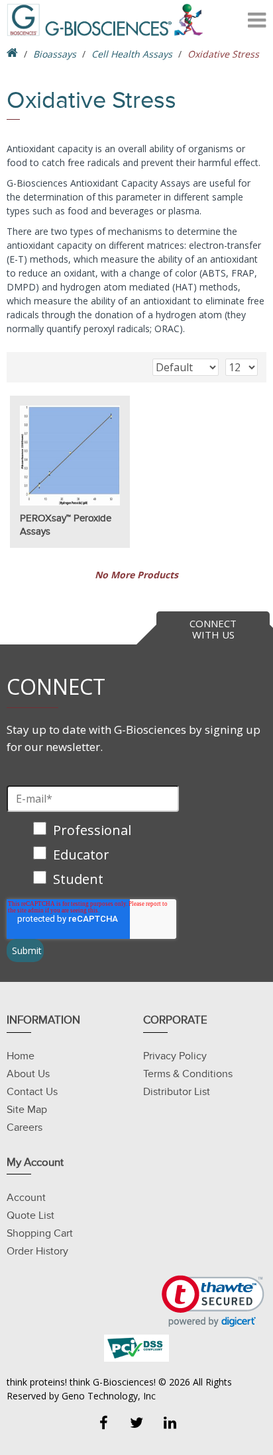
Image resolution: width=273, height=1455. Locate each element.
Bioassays (54, 54)
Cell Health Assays (131, 54)
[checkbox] (93, 856)
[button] (213, 1301)
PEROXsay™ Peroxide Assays (65, 524)
